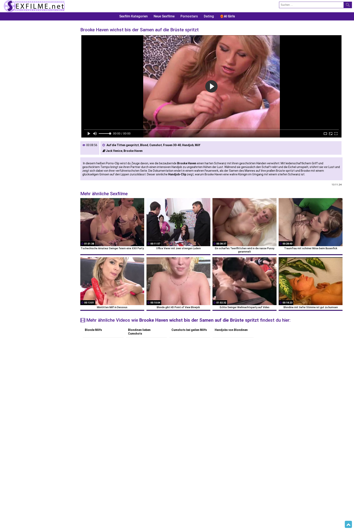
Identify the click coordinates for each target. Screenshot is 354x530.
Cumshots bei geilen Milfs (189, 330)
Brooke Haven (133, 150)
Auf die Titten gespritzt (123, 145)
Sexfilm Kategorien (133, 16)
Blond (144, 145)
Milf (197, 145)
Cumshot (155, 145)
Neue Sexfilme (164, 16)
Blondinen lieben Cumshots (139, 331)
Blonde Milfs (93, 330)
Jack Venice (114, 150)
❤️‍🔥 (227, 16)
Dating (209, 16)
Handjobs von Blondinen (231, 330)
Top (348, 524)
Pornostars (189, 16)
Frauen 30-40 (172, 145)
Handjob (188, 145)
